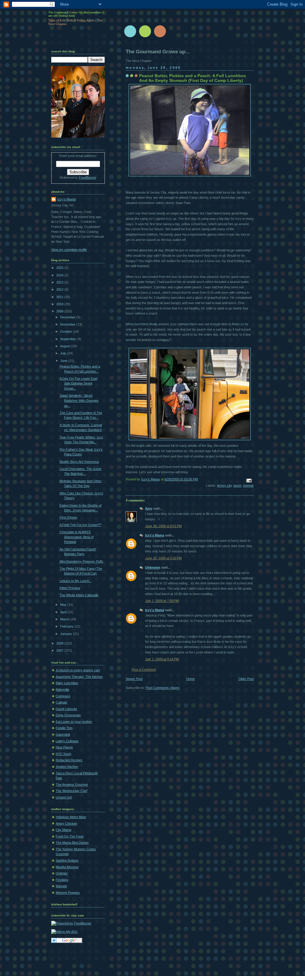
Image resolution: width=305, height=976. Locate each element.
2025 (60, 268)
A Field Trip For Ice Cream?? (80, 525)
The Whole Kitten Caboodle (79, 595)
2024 (60, 275)
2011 (60, 297)
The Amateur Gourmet (72, 784)
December (68, 317)
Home (190, 679)
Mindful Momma (67, 867)
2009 (60, 311)
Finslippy (62, 880)
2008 (60, 643)
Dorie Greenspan (68, 715)
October (66, 331)
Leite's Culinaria (67, 741)
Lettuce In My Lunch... (76, 581)
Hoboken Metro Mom (71, 817)
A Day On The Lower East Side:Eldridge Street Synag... (78, 383)
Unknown (152, 567)
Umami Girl (64, 797)
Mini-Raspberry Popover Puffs (81, 561)
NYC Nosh (63, 754)
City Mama (63, 830)
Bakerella (62, 689)
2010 (60, 304)
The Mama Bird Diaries (72, 842)
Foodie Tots (64, 728)
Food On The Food (69, 836)
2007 (60, 650)
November (68, 324)
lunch (237, 485)
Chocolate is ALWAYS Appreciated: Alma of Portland (77, 537)
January (66, 634)
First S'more (68, 517)
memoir (248, 485)
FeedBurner (87, 177)
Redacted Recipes (69, 760)
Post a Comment (144, 669)
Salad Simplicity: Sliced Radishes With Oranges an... (79, 400)
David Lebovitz (66, 709)
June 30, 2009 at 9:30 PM (163, 558)
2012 (60, 289)
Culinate (61, 702)
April (63, 612)
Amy (148, 508)
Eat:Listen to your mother (74, 721)
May (63, 604)
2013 (60, 282)
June (64, 360)
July (63, 353)
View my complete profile (69, 249)
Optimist (62, 873)
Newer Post (134, 679)
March (65, 619)
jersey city (224, 485)
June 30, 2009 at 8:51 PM (163, 526)
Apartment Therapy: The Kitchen (79, 676)
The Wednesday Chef (71, 791)
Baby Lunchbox (67, 683)
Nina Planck (64, 747)
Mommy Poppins (68, 892)
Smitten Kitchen (67, 766)
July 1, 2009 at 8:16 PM (162, 659)
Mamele (61, 886)
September (68, 339)
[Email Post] (248, 480)
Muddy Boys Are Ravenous (79, 461)
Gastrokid (63, 734)
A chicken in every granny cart (78, 670)
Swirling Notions (67, 860)
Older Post (246, 679)
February (67, 626)
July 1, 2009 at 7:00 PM (162, 601)
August (65, 346)
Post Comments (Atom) (163, 687)
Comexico (63, 696)
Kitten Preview (70, 588)
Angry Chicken (66, 823)
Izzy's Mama (154, 535)
